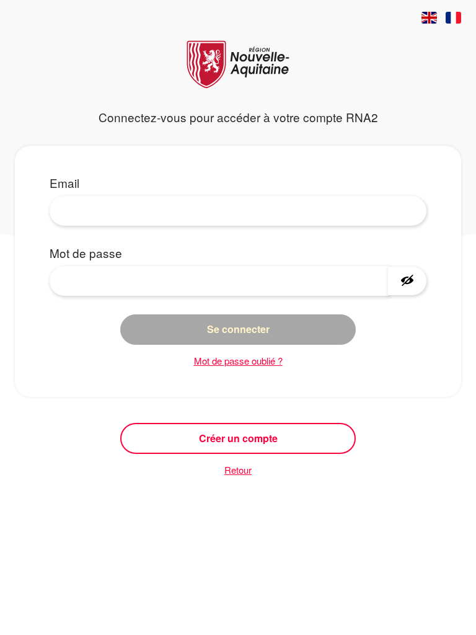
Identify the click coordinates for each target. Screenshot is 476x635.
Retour (238, 469)
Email (64, 182)
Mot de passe (86, 252)
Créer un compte (238, 438)
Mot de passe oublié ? (238, 360)
